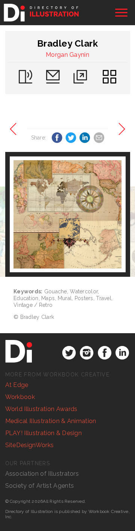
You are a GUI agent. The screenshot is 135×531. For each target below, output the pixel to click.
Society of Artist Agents (39, 485)
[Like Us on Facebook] (104, 353)
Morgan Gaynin (67, 54)
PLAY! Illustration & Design (43, 433)
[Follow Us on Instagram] (86, 353)
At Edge (16, 384)
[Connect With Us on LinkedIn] (122, 353)
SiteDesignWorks (29, 445)
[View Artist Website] (68, 214)
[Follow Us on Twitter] (69, 353)
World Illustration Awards (41, 409)
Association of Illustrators (42, 473)
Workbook (20, 397)
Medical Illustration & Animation (50, 421)
